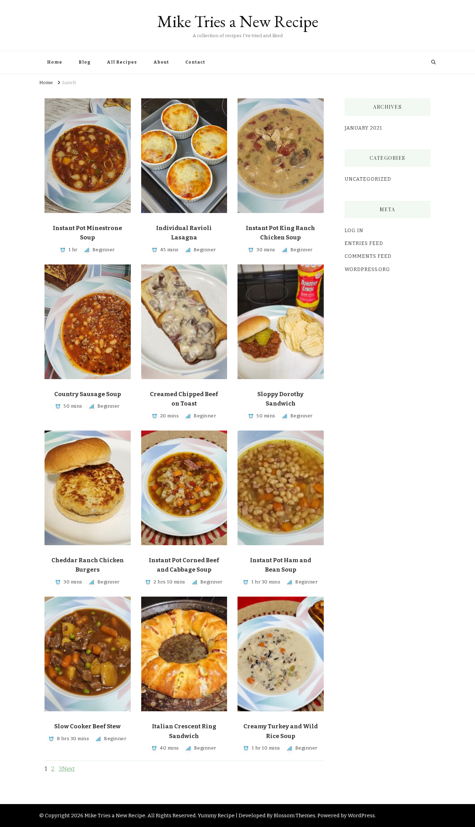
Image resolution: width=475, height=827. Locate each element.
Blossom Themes (294, 815)
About (161, 62)
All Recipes (122, 62)
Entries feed (364, 243)
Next (68, 768)
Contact (195, 62)
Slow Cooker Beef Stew (87, 726)
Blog (84, 62)
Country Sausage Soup (87, 394)
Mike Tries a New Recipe (237, 21)
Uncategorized (368, 179)
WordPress (361, 815)
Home (54, 62)
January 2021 (363, 128)
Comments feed (368, 256)
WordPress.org (367, 269)
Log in (354, 231)
